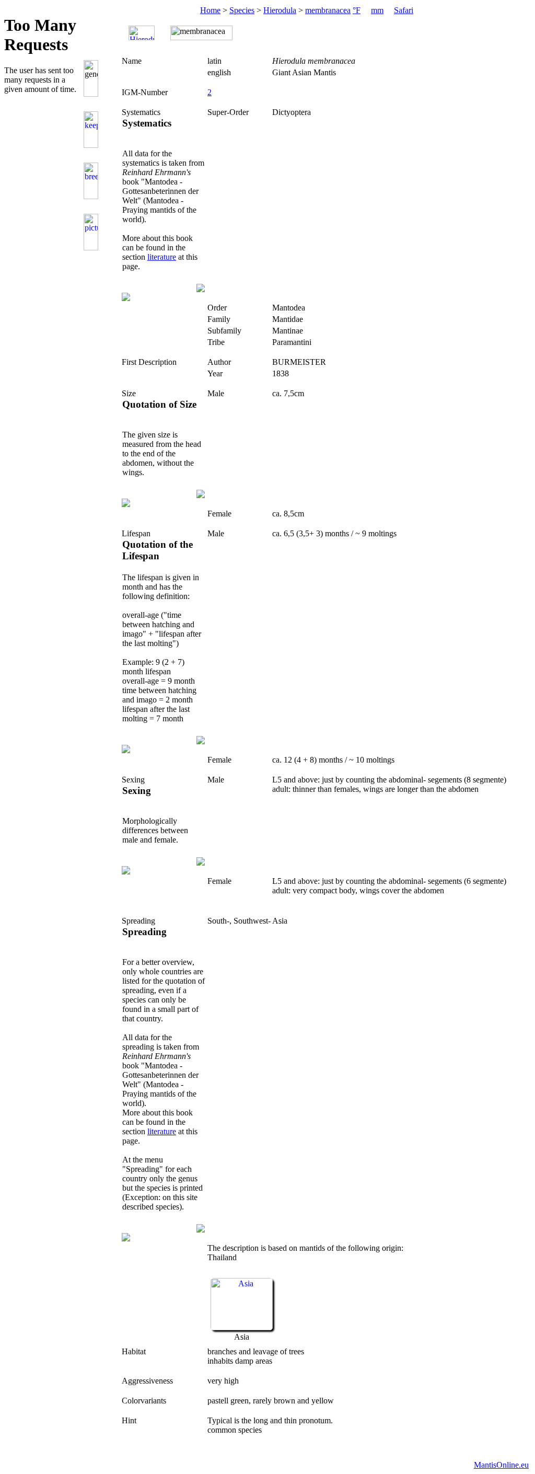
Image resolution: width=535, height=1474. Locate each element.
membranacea (328, 10)
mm (377, 10)
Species (241, 10)
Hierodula (279, 10)
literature (161, 256)
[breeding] (92, 181)
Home (210, 10)
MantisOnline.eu (501, 1464)
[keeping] (92, 129)
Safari (403, 10)
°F (356, 10)
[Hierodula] (142, 33)
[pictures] (92, 232)
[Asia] (242, 1327)
